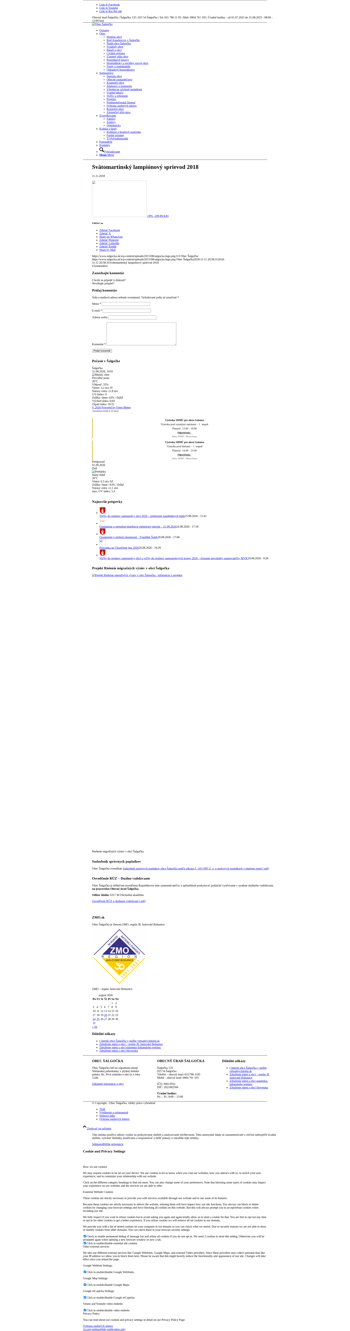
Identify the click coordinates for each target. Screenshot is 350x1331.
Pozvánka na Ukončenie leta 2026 (119, 547)
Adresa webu (99, 317)
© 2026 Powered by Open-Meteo (111, 407)
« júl (94, 1026)
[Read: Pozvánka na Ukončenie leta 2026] (102, 544)
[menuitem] (187, 30)
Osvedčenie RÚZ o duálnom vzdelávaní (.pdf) (118, 901)
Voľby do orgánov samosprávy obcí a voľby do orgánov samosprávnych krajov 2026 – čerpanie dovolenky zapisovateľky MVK (173, 558)
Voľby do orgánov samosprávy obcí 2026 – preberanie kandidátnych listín (142, 516)
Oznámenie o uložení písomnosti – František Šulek (128, 537)
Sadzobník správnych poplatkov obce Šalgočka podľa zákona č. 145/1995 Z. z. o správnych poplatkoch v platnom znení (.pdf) (196, 868)
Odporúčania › (184, 432)
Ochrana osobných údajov (98, 1326)
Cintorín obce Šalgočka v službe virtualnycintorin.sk (129, 1040)
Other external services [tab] (96, 1246)
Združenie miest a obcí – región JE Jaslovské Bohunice (131, 1044)
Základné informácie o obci (108, 1083)
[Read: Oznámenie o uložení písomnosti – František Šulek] (102, 533)
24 (94, 1019)
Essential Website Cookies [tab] (98, 1191)
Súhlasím (97, 1144)
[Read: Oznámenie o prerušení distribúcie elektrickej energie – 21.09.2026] (102, 523)
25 (98, 1019)
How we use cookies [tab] (95, 1166)
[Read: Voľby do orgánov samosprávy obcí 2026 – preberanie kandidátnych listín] (102, 512)
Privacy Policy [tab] (91, 1313)
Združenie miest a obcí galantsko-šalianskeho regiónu (130, 1047)
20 (105, 1015)
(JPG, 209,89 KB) (158, 216)
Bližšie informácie (113, 1144)
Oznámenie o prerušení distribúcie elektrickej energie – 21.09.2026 (137, 526)
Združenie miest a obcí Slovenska (118, 1050)
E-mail (97, 310)
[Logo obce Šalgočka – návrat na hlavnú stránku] (102, 24)
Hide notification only (113, 1329)
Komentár (99, 344)
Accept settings (91, 1329)
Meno (96, 303)
